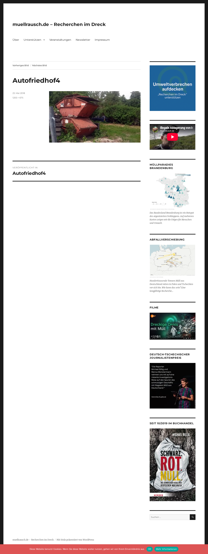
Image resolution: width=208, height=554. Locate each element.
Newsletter (83, 39)
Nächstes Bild (39, 65)
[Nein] (204, 549)
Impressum (102, 39)
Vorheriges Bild (21, 65)
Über (16, 39)
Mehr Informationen (166, 549)
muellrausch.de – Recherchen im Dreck (59, 24)
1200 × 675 (18, 97)
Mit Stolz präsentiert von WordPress (75, 539)
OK (149, 549)
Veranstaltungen (60, 39)
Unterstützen (32, 39)
